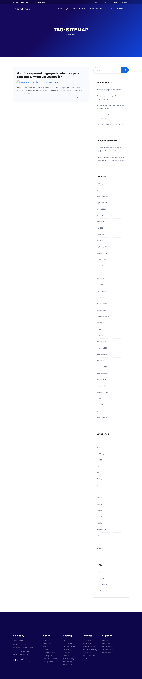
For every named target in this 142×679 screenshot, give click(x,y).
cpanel (99, 466)
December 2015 (102, 367)
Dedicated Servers (96, 9)
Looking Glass (48, 656)
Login (95, 2)
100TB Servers (87, 640)
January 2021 (101, 297)
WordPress (100, 548)
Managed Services (89, 646)
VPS (98, 536)
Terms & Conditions (50, 659)
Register (104, 2)
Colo (110, 9)
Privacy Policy (47, 662)
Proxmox (100, 498)
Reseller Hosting (68, 659)
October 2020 (101, 310)
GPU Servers (67, 650)
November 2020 (102, 304)
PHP (98, 491)
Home (67, 35)
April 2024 (100, 234)
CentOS (99, 460)
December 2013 (102, 417)
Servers (99, 510)
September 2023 (102, 247)
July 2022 (100, 266)
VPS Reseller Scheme (89, 656)
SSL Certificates (88, 653)
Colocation (66, 640)
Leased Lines (86, 643)
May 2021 (100, 285)
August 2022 (101, 260)
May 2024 (100, 228)
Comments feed (102, 585)
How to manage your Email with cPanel (111, 90)
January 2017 (101, 342)
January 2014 (101, 411)
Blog (39, 82)
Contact (126, 2)
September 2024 (102, 203)
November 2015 (102, 373)
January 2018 (101, 323)
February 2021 (101, 291)
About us (46, 640)
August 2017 (101, 335)
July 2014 (100, 405)
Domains (120, 9)
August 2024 (101, 209)
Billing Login (106, 643)
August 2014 (101, 398)
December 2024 (102, 196)
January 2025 (101, 190)
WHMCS (99, 542)
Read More (80, 98)
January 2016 (101, 361)
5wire (36, 82)
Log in (99, 572)
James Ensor (25, 82)
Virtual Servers (68, 665)
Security (99, 504)
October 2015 (101, 380)
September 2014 (102, 392)
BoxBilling (100, 454)
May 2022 (100, 272)
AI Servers (66, 653)
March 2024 (101, 241)
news (98, 485)
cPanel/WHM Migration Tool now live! (110, 124)
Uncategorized (102, 529)
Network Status (107, 650)
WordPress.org (102, 591)
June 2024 (100, 222)
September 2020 (103, 316)
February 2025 (102, 184)
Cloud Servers (78, 9)
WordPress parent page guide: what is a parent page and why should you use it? (49, 74)
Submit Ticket (107, 653)
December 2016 (102, 348)
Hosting (99, 479)
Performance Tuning (89, 650)
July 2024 (100, 215)
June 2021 (100, 278)
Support (115, 2)
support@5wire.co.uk (43, 2)
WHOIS (84, 659)
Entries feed (101, 578)
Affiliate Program (49, 643)
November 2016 (102, 354)
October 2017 (101, 329)
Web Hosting (62, 9)
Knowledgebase (107, 646)
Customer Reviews (49, 653)
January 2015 (101, 386)
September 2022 (102, 253)
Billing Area (106, 640)
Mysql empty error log (104, 148)
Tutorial (99, 523)
